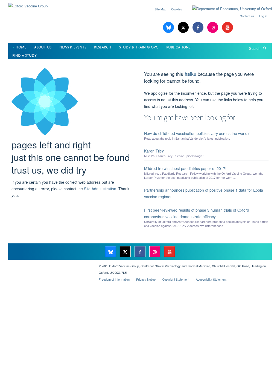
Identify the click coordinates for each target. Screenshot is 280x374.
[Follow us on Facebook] (198, 27)
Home (21, 46)
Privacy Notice (146, 279)
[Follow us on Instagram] (213, 27)
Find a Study (24, 54)
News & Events (72, 46)
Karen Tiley (154, 151)
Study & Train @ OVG (138, 46)
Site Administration (100, 188)
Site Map (160, 9)
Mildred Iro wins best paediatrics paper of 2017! (185, 168)
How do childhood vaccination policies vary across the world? (197, 133)
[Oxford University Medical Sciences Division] (49, 264)
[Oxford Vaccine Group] (28, 4)
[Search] (265, 48)
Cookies (176, 9)
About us (42, 46)
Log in (263, 16)
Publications (178, 46)
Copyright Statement (175, 279)
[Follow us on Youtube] (227, 27)
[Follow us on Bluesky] (169, 27)
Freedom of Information (114, 279)
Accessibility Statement (211, 279)
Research (102, 46)
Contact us (247, 16)
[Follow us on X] (184, 27)
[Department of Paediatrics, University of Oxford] (228, 8)
